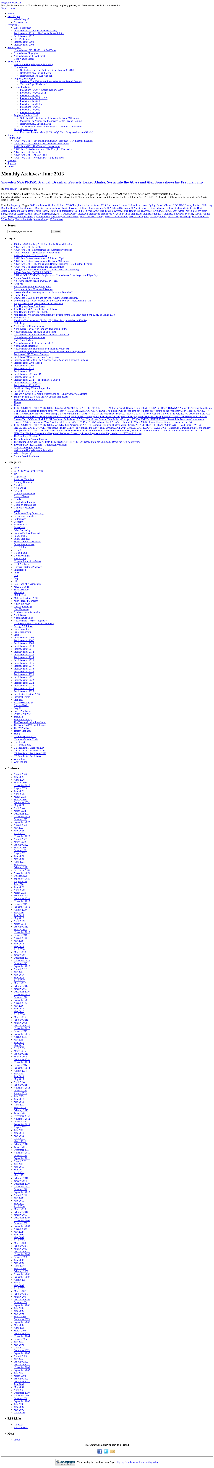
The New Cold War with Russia (30, 725)
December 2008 (22, 1251)
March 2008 (20, 1268)
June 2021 (19, 856)
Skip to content (8, 8)
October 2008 (20, 1257)
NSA (59, 213)
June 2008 (19, 1260)
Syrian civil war (42, 216)
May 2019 (19, 918)
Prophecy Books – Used (26, 115)
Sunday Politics (202, 213)
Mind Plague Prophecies (26, 601)
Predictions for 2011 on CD (33, 104)
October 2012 (20, 1121)
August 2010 (20, 1195)
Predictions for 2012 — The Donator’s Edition (37, 379)
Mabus (165, 211)
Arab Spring (149, 205)
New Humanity (21, 609)
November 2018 (22, 932)
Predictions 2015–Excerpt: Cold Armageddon (36, 357)
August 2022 (20, 839)
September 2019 (22, 907)
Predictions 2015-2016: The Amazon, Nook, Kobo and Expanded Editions (51, 360)
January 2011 (20, 1181)
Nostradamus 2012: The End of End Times (35, 50)
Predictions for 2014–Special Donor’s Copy (35, 30)
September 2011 (22, 1158)
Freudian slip (106, 211)
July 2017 (18, 972)
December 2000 (22, 1392)
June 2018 (19, 943)
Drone (53, 211)
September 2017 (22, 966)
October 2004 (20, 1339)
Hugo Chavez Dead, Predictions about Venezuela (38, 303)
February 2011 (21, 1178)
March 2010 (20, 1209)
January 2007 (20, 1296)
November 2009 (22, 1220)
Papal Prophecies (22, 632)
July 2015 (18, 1039)
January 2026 (20, 782)
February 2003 (21, 1361)
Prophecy (15, 205)
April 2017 (19, 980)
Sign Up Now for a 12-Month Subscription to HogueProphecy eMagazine (50, 394)
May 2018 (19, 946)
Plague (17, 634)
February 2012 (21, 1144)
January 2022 (20, 847)
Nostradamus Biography (26, 53)
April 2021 (19, 861)
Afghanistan (20, 476)
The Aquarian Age (23, 719)
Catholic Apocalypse (24, 507)
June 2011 (19, 1166)
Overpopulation (21, 629)
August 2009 (20, 1229)
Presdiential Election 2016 (27, 694)
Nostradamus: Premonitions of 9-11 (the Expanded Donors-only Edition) (50, 351)
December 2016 (22, 991)
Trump (17, 733)
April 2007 (19, 1288)
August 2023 (20, 825)
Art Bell (18, 490)
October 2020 (20, 875)
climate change (157, 208)
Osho (74, 213)
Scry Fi (17, 708)
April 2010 (19, 1206)
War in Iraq (19, 759)
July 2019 (18, 912)
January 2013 (20, 1113)
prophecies (136, 213)
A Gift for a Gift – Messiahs (27, 152)
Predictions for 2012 (24, 36)
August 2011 (20, 1161)
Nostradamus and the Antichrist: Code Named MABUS (47, 70)
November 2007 (22, 1274)
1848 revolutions (38, 205)
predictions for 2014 (111, 213)
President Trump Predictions (28, 391)
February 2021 (21, 867)
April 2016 (19, 1014)
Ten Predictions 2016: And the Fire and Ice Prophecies (41, 396)
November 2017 (22, 960)
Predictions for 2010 (30, 106)
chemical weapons (70, 208)
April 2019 (19, 921)
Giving (17, 550)
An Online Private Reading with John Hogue (36, 281)
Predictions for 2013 (24, 654)
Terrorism (18, 716)
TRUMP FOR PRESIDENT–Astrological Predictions (40, 444)
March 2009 (20, 1243)
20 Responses (56, 219)
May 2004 (19, 1344)
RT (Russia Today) (23, 702)
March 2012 (20, 1141)
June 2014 (19, 1076)
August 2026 (20, 774)
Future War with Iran (24, 544)
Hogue (132, 211)
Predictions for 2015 (24, 660)
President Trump (22, 697)
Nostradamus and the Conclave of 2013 (33, 343)
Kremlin (157, 211)
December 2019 (22, 898)
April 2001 (19, 1390)
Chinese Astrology (97, 208)
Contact (11, 166)
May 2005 (19, 1325)
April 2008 (19, 1265)
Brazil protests (27, 208)
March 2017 (20, 983)
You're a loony (41, 219)
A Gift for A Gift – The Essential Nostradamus (37, 146)
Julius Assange (144, 211)
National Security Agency (20, 213)
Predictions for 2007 (24, 640)
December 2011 (21, 1149)
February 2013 (21, 1110)
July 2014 (18, 1073)
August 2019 (20, 909)
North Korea (20, 615)
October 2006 (20, 1302)
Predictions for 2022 (24, 680)
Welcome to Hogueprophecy (28, 447)
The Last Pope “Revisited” (33, 84)
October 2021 (20, 850)
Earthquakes (20, 519)
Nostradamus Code (23, 617)
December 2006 (22, 1299)
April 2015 (19, 1048)
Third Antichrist (87, 216)
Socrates (189, 213)
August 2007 (20, 1279)
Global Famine (21, 552)
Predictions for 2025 (24, 691)
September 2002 (22, 1370)
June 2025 (19, 791)
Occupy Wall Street (23, 626)
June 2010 (19, 1200)
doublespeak (42, 211)
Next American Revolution (27, 612)
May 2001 (19, 1387)
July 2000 (18, 1404)
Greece (117, 211)
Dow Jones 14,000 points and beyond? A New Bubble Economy (46, 297)
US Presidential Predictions (27, 756)
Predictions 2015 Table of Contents (31, 354)
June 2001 (19, 1384)
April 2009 (19, 1240)
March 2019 (20, 923)
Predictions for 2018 (24, 668)
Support (11, 135)
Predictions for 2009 (24, 41)
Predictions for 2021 (24, 677)
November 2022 (22, 836)
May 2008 (19, 1262)
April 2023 (19, 833)
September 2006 (22, 1305)
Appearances (20, 22)
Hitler (125, 211)
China (83, 208)
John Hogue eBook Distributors (29, 306)
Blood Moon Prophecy (25, 502)
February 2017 (21, 986)
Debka (31, 211)
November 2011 (22, 1152)
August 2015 (20, 1036)
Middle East (20, 595)
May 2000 (19, 1409)
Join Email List (21, 317)
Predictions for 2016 (24, 663)
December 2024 (22, 802)
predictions (94, 213)
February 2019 (21, 926)
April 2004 (19, 1347)
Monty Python (177, 211)
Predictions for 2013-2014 (33, 92)
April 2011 (19, 1172)
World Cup (185, 216)
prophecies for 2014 (153, 213)
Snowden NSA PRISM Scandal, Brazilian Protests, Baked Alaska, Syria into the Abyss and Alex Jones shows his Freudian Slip (102, 182)
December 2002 (22, 1364)
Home (11, 13)
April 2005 (19, 1327)
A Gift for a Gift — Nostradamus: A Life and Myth (39, 157)
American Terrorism (24, 479)
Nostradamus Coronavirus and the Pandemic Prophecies (41, 348)
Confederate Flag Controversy (29, 513)
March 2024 (20, 810)
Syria (3, 216)
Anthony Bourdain (23, 482)
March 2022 (20, 842)
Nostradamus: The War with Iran (36, 75)
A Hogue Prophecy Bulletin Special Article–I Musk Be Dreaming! (46, 269)
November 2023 (22, 816)
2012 (16, 468)
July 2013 (18, 1096)
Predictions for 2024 (24, 688)
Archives (12, 160)
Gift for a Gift (14, 138)
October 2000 (20, 1398)
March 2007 (20, 1291)
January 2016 (20, 1022)
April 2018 (19, 949)
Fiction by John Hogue (25, 129)
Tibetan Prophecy (22, 730)
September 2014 (22, 1068)
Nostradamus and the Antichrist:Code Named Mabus (29, 57)
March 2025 (20, 796)
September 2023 (22, 822)
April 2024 (19, 808)
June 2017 (19, 974)
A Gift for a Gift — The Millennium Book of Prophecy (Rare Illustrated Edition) (53, 140)
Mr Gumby (191, 211)
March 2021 (20, 864)
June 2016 (19, 1008)
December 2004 (22, 1333)
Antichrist (18, 485)
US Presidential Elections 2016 (29, 747)
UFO (131, 216)
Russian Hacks (21, 705)
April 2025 (19, 794)
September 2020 (22, 878)
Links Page (19, 323)
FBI (59, 211)
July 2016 (18, 1005)
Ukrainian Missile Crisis (26, 739)
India (16, 572)
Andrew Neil (125, 205)
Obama (66, 213)
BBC (175, 205)
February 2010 (21, 1212)
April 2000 (19, 1412)
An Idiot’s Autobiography (26, 278)
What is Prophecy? (23, 27)
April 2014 (19, 1082)
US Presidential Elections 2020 (29, 750)
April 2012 (19, 1138)
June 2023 (19, 830)
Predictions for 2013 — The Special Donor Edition (39, 33)
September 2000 (22, 1401)
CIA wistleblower (139, 208)
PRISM (126, 213)
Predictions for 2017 (24, 665)
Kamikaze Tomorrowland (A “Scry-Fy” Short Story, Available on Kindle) (56, 132)
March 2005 (20, 1330)
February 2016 (21, 1020)
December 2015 (22, 1025)
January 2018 (20, 955)
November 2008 (22, 1254)
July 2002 (18, 1373)
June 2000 (19, 1407)
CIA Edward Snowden (118, 208)
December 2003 (22, 1350)
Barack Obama (164, 205)
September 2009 (22, 1226)
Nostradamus (14, 47)
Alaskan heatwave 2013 (94, 205)
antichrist (137, 205)
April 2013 (19, 1104)
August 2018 (20, 938)
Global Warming (22, 555)
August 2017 (20, 969)
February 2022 (21, 844)
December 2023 (22, 813)
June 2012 (19, 1133)
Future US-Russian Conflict (27, 541)
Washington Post (158, 216)
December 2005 (22, 1319)
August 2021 (20, 853)
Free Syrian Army (90, 211)
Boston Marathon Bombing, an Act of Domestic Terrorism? (43, 292)
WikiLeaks (173, 216)
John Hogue (14, 16)
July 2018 (18, 940)
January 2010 (20, 1214)
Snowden (179, 213)
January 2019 (20, 929)
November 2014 (22, 1062)
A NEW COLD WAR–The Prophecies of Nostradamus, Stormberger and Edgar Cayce (57, 275)
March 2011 (20, 1175)
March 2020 (20, 892)
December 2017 (22, 957)
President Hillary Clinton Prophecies (32, 388)
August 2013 (20, 1093)
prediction (83, 213)
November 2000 (22, 1395)
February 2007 (21, 1294)
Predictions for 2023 (24, 685)
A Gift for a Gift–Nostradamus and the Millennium (39, 266)
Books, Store (14, 61)
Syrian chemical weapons (20, 216)
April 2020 (19, 890)
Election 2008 (21, 524)
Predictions (13, 25)
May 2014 (19, 1079)
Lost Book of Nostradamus (27, 584)
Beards (17, 499)
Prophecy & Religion (24, 78)
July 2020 (18, 884)
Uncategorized (21, 742)
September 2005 (22, 1322)
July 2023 (18, 827)
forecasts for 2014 (71, 211)
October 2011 (20, 1155)
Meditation (19, 592)
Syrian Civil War (22, 713)
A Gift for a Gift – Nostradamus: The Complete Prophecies (43, 149)
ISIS (16, 581)
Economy (18, 521)
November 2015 (22, 1028)
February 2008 (21, 1271)
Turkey (100, 216)
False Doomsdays (22, 530)
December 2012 (22, 1116)
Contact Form (20, 295)
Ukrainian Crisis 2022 (25, 736)
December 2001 (22, 1381)
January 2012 (20, 1147)
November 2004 (22, 1336)
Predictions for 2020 (24, 674)
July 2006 (18, 1308)
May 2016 (19, 1011)
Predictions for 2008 (24, 44)
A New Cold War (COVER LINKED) (33, 272)
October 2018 (20, 935)
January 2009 (20, 1248)
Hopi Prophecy (21, 564)
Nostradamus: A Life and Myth (35, 73)
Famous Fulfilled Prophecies (28, 533)
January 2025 (20, 799)
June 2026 (19, 777)
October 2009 (20, 1223)
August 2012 (20, 1127)
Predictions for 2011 (30, 101)
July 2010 (18, 1197)
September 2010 (22, 1192)
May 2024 (19, 805)
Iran (16, 575)
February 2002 (21, 1378)
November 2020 (22, 873)
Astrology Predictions (24, 493)
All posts (18, 1424)
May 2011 (19, 1169)
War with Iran (20, 762)
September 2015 (22, 1034)
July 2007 (18, 1282)
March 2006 (20, 1316)
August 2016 (20, 1003)
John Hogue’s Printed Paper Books (31, 312)
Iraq (16, 578)
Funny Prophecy (22, 538)
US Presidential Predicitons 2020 (30, 753)
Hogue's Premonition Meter (27, 561)
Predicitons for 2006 (24, 637)
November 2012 (22, 1118)
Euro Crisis (19, 527)
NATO (37, 213)
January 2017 (20, 988)
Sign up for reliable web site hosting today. (138, 1462)
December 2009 (22, 1217)
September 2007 (22, 1277)
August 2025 (20, 788)
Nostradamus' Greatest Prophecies (30, 620)
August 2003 (20, 1356)
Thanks (17, 402)
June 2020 (19, 887)
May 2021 (19, 859)
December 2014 (22, 1059)
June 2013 (19, 1099)
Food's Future (20, 536)
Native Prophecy (22, 603)
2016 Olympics (73, 205)
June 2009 (19, 1234)
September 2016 (22, 1000)
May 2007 (19, 1285)
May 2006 (19, 1313)
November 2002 (22, 1367)
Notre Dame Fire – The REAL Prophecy (34, 623)
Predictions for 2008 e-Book (28, 362)
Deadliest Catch (19, 211)
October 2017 (20, 963)
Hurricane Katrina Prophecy (28, 567)
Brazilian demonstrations (47, 208)
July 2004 (18, 1342)
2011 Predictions (22, 39)
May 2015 (19, 1045)
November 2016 (22, 994)
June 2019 (19, 915)
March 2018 (20, 952)
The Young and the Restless (64, 216)
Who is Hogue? (21, 19)
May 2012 (19, 1135)
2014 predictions (56, 205)
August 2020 (20, 881)
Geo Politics (20, 547)
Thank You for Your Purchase (28, 399)
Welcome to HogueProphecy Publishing (33, 64)
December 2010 (22, 1183)
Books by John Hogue (25, 504)
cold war (170, 208)
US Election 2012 (22, 745)
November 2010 (22, 1186)
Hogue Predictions (23, 87)
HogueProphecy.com (11, 2)
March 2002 (20, 1375)
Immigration (20, 569)
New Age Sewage (23, 606)
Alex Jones (112, 205)
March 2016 (20, 1017)
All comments (21, 1427)
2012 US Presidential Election (29, 471)
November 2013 (22, 1087)
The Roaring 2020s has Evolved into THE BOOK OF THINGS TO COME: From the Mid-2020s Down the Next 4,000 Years (77, 442)
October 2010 (20, 1189)
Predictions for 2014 (24, 657)
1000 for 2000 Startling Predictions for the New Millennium (49, 118)
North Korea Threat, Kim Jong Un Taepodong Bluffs (40, 329)
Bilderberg (207, 205)
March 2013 (20, 1107)
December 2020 (22, 870)
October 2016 (20, 997)
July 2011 (18, 1164)
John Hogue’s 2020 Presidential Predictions (35, 309)
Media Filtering (21, 589)
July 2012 (18, 1130)
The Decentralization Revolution (30, 722)
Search (12, 225)
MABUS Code (21, 586)
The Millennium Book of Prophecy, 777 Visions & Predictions (51, 126)
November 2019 (22, 901)
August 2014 (20, 1070)
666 (16, 473)
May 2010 (19, 1203)
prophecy (168, 213)
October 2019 (20, 904)
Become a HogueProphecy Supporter (32, 286)
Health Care (20, 558)
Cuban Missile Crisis (185, 208)
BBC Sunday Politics (189, 205)
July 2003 (18, 1359)
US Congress (142, 216)
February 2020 (21, 895)
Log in (17, 1439)
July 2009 (18, 1231)
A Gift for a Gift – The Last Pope (30, 154)
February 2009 (21, 1246)
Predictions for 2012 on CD (33, 98)
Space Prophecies (22, 711)
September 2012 (22, 1124)
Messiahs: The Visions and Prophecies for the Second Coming (51, 81)
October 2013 (20, 1090)
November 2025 (22, 785)
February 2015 (21, 1053)
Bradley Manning (10, 208)
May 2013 (19, 1101)
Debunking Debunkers (25, 516)
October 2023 (20, 819)
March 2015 (20, 1051)
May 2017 (19, 977)
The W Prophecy (22, 728)
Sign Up (12, 163)
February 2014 (21, 1085)
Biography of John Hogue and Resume (33, 289)
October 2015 (20, 1031)
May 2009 (19, 1237)
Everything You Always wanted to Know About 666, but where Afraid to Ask (52, 300)
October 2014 (20, 1065)
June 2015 (19, 1042)
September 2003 (22, 1353)
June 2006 (19, 1310)
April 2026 (19, 779)
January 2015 (20, 1056)
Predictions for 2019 (24, 671)
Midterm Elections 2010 (26, 598)
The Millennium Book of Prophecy (31, 439)
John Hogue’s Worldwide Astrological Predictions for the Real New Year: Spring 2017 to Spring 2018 (64, 314)
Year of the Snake (23, 219)
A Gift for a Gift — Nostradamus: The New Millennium (41, 143)
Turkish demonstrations (116, 216)
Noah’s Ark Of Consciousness (29, 326)
